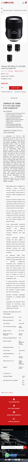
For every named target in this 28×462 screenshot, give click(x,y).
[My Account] (23, 3)
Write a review (19, 71)
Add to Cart (16, 88)
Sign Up (25, 447)
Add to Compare (21, 92)
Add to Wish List (7, 92)
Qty (2, 87)
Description (5, 98)
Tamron (7, 74)
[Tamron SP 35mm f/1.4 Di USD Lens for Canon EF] (14, 29)
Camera (11, 392)
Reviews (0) (14, 98)
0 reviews (10, 71)
